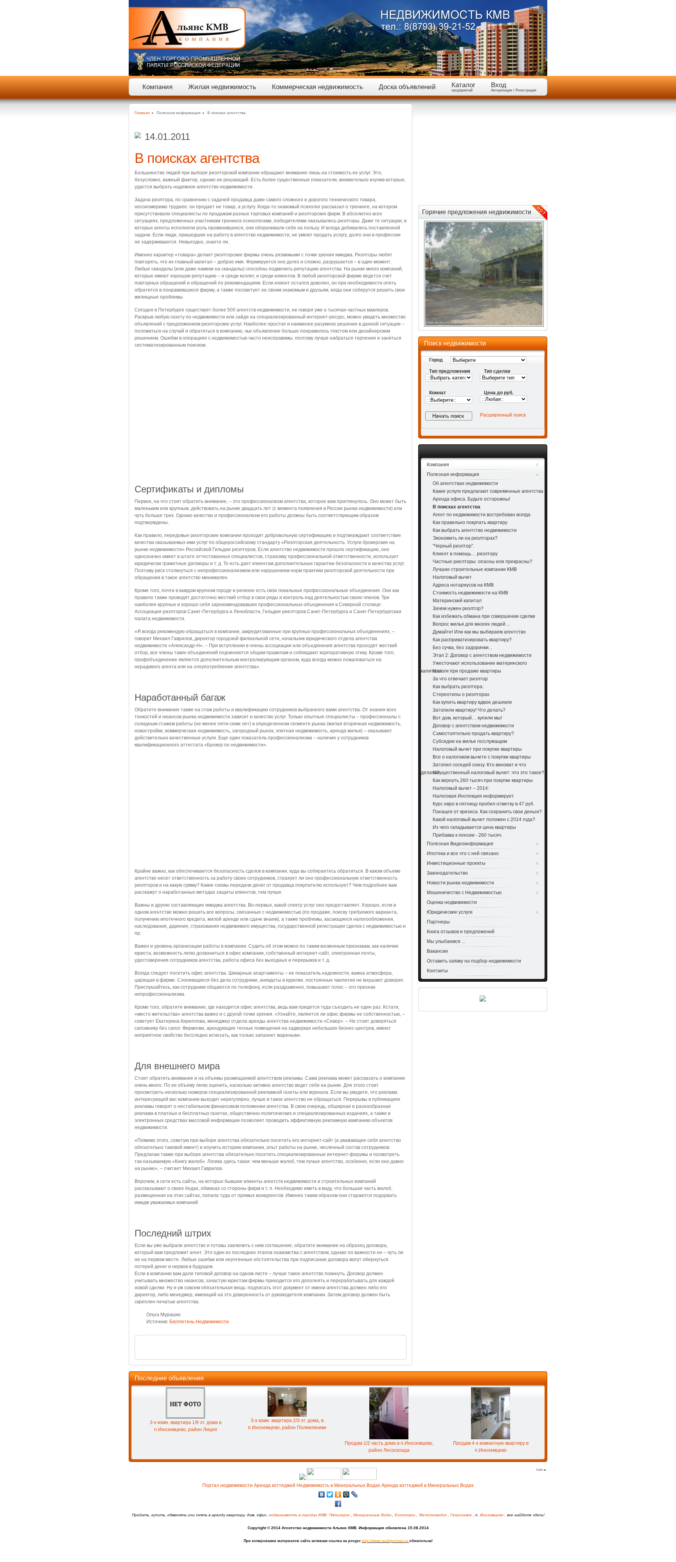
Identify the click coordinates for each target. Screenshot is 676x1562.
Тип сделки (497, 371)
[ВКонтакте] (322, 1494)
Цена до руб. (498, 392)
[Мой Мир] (346, 1494)
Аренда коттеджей (274, 1485)
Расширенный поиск (503, 415)
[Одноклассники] (338, 1494)
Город (436, 360)
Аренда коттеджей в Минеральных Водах (427, 1485)
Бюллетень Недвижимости (199, 1321)
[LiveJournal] (355, 1494)
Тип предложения (449, 371)
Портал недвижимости (227, 1485)
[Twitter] (330, 1494)
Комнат (437, 392)
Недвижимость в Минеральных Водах (338, 1485)
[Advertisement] (270, 409)
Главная (142, 113)
